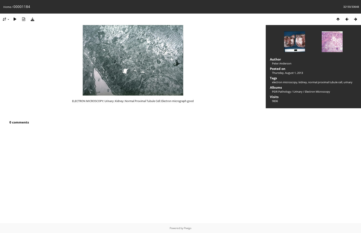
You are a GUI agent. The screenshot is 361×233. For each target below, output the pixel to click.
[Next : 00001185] (355, 19)
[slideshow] (14, 19)
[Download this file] (32, 19)
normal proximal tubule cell (325, 82)
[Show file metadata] (23, 19)
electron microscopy (284, 82)
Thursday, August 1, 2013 (287, 73)
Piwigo (187, 228)
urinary (347, 82)
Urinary (298, 91)
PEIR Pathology (281, 91)
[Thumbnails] (338, 19)
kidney (303, 82)
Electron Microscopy (317, 91)
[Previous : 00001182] (346, 19)
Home (7, 7)
